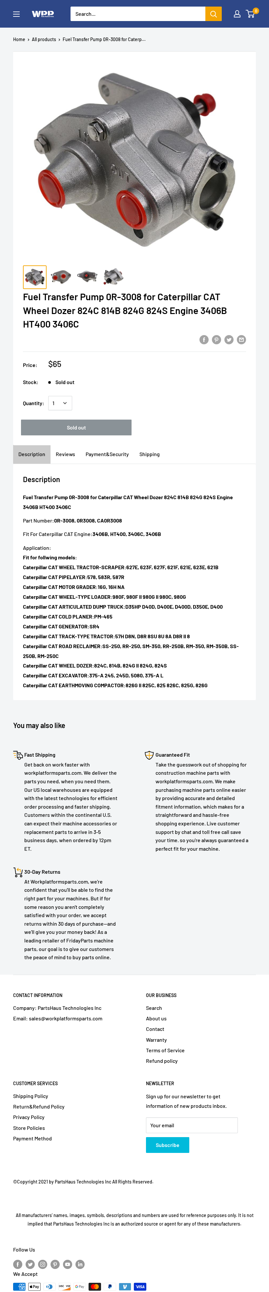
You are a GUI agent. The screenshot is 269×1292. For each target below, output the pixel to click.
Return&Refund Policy (39, 1106)
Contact (155, 1029)
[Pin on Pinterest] (216, 339)
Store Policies (29, 1128)
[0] (250, 14)
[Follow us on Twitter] (30, 1264)
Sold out (76, 427)
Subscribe (167, 1145)
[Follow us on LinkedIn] (80, 1264)
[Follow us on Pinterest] (55, 1264)
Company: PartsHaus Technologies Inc (57, 1008)
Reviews (65, 454)
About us (156, 1018)
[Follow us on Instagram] (42, 1264)
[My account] (237, 13)
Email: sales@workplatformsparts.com (57, 1018)
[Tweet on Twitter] (229, 339)
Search (154, 1008)
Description (31, 454)
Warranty (156, 1039)
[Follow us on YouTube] (67, 1264)
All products (44, 39)
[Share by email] (241, 339)
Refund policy (162, 1061)
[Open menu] (16, 14)
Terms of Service (165, 1050)
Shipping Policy (30, 1096)
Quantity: (33, 403)
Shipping (149, 454)
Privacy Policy (29, 1117)
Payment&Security (107, 454)
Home (19, 39)
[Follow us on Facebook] (17, 1264)
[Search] (213, 14)
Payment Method (32, 1138)
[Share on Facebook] (204, 339)
